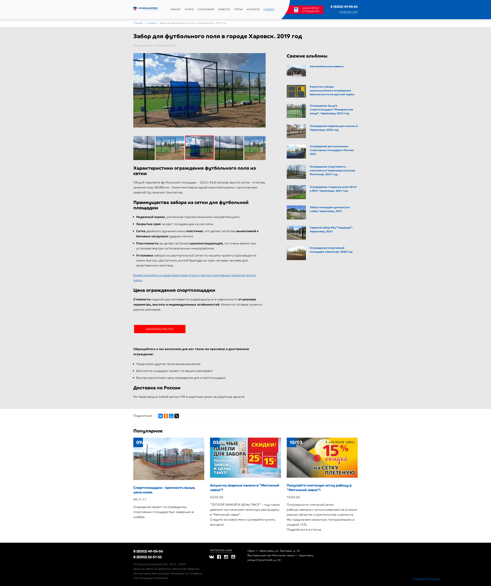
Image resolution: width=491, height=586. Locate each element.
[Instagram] (226, 556)
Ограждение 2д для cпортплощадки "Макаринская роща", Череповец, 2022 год (331, 109)
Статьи (238, 9)
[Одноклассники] (166, 416)
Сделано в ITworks (426, 578)
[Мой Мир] (171, 416)
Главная (138, 23)
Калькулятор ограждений (310, 10)
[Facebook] (219, 556)
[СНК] (145, 9)
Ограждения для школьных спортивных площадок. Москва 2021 (332, 150)
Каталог (175, 9)
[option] (199, 90)
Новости (224, 9)
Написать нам (348, 12)
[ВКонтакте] (160, 416)
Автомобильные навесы (327, 66)
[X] (176, 416)
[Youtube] (233, 556)
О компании (206, 9)
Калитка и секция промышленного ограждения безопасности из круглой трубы (332, 90)
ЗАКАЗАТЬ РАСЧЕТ (160, 329)
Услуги (189, 9)
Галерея (269, 9)
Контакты (253, 9)
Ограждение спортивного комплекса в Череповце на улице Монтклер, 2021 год (332, 170)
